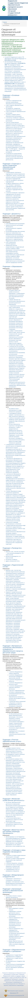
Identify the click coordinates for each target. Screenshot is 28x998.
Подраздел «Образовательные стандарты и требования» (14, 950)
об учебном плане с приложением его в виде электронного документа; (15, 410)
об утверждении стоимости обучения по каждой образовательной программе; (15, 756)
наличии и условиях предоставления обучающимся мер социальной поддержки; (15, 860)
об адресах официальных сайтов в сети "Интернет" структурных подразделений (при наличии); (15, 185)
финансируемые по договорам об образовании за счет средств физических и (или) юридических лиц (15, 844)
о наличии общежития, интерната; (14, 863)
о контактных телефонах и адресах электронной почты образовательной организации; (15, 119)
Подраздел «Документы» (12, 214)
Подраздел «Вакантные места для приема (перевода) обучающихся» (13, 831)
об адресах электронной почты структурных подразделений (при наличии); (14, 189)
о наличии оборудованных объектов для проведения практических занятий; (15, 676)
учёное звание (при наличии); (13, 587)
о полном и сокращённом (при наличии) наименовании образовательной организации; (14, 102)
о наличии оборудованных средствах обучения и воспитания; (15, 687)
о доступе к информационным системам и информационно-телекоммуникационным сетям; (17, 692)
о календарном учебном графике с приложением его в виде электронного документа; (16, 415)
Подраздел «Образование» (12, 266)
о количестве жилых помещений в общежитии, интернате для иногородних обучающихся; (14, 866)
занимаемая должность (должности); (15, 573)
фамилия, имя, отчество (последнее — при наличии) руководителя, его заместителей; (15, 553)
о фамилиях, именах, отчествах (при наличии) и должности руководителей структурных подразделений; (15, 177)
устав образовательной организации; (15, 223)
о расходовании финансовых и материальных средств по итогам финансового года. (14, 824)
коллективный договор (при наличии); (15, 231)
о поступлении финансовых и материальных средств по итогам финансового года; (14, 819)
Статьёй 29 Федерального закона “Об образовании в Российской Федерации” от (15, 58)
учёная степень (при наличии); (14, 585)
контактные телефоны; (11, 559)
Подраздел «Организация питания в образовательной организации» (13, 890)
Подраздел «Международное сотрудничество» (13, 875)
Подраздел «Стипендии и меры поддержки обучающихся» (14, 851)
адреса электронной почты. (13, 561)
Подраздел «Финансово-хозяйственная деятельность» (13, 799)
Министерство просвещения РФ (16, 995)
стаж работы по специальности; (14, 604)
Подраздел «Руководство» (12, 548)
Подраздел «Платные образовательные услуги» (12, 740)
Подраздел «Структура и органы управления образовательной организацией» (12, 166)
